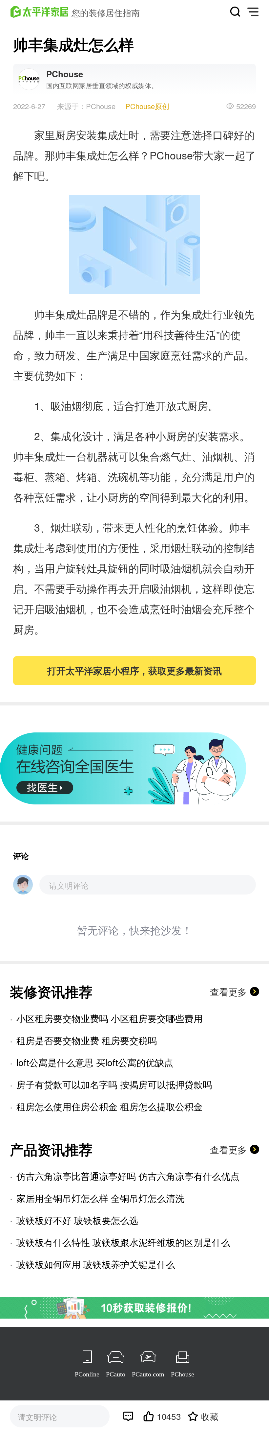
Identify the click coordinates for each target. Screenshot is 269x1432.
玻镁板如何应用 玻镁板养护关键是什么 (95, 1264)
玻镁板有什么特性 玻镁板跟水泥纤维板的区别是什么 (123, 1242)
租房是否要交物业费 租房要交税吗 (86, 1040)
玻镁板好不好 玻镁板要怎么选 (77, 1220)
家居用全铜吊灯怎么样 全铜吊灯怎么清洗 (100, 1198)
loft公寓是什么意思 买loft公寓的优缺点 (94, 1062)
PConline (87, 1374)
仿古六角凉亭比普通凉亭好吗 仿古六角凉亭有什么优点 (127, 1175)
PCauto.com (148, 1374)
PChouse (182, 1374)
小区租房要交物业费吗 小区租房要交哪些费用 (109, 1018)
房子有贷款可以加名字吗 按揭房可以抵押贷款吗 (114, 1084)
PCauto (115, 1374)
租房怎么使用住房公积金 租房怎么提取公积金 (109, 1106)
